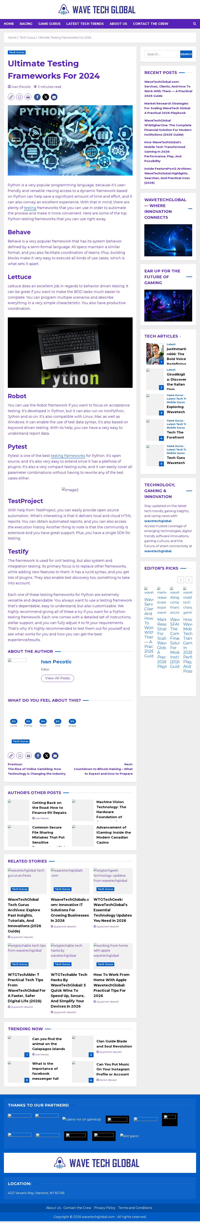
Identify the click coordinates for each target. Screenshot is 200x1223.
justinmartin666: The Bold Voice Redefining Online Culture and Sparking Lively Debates (155, 354)
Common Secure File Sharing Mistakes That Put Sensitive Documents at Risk (18, 836)
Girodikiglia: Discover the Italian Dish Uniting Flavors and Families (155, 379)
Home (9, 24)
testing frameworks (68, 456)
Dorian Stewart (108, 1079)
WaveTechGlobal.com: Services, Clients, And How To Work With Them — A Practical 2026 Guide (148, 627)
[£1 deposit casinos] (48, 1121)
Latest (171, 344)
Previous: (37, 768)
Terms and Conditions (135, 1208)
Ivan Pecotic (21, 87)
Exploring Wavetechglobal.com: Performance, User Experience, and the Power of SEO (155, 404)
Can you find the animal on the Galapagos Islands (18, 1046)
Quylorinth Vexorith (22, 937)
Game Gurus (49, 24)
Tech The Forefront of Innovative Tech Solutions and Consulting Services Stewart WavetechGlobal (155, 430)
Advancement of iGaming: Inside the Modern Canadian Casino (83, 836)
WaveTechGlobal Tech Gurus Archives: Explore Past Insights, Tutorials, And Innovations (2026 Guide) (24, 915)
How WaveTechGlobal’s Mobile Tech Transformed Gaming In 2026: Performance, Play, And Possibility (164, 151)
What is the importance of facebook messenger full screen (18, 1072)
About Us (118, 24)
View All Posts (57, 678)
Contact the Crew (150, 24)
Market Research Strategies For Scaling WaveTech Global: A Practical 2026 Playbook (167, 108)
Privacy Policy (104, 1208)
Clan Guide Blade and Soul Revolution (83, 1046)
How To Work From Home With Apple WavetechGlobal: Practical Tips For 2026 (111, 985)
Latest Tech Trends (85, 24)
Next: (103, 768)
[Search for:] (162, 54)
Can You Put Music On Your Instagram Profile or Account (83, 1072)
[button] (194, 24)
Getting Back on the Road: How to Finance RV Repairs (18, 810)
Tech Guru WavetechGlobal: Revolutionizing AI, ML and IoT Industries (155, 455)
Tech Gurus (16, 52)
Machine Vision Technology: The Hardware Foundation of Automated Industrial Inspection (83, 810)
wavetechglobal (157, 551)
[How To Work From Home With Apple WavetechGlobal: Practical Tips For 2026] (113, 956)
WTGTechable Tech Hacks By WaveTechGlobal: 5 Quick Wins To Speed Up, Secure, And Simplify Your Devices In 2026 (69, 991)
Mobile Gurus (176, 402)
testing (30, 208)
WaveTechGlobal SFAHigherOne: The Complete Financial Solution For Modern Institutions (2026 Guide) (174, 643)
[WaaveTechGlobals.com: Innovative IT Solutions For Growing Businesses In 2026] (70, 881)
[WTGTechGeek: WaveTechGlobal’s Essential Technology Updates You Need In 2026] (113, 881)
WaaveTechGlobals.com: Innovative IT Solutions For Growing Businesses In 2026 (70, 910)
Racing (26, 24)
